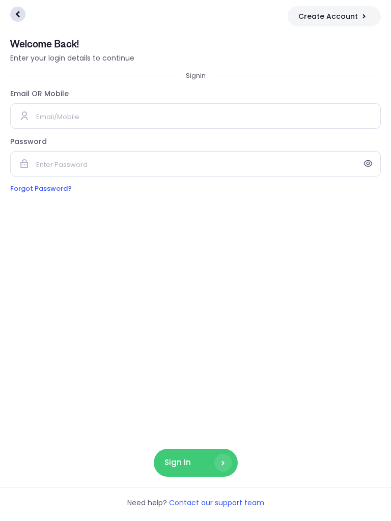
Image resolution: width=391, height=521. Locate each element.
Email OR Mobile (39, 94)
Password (28, 141)
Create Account (328, 16)
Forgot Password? (41, 188)
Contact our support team (216, 503)
